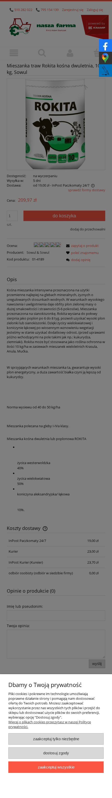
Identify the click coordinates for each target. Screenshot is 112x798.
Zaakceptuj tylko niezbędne (56, 739)
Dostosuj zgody (56, 753)
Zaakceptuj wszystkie (56, 767)
